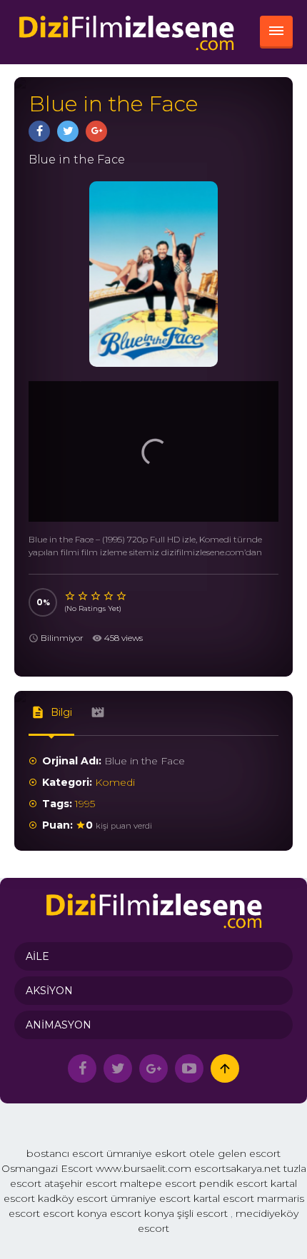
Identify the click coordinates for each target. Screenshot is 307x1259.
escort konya (75, 1213)
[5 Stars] (122, 596)
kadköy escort (73, 1198)
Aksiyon (49, 990)
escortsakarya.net (237, 1168)
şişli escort (202, 1213)
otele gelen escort (235, 1153)
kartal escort (223, 1198)
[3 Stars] (96, 596)
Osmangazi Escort (47, 1168)
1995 (85, 803)
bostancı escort (65, 1153)
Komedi (115, 782)
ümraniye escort (151, 1198)
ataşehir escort (80, 1183)
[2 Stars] (83, 596)
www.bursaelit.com (143, 1168)
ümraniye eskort (146, 1153)
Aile (37, 956)
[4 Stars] (109, 596)
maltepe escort (158, 1183)
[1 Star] (70, 596)
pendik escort (233, 1183)
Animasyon (58, 1024)
